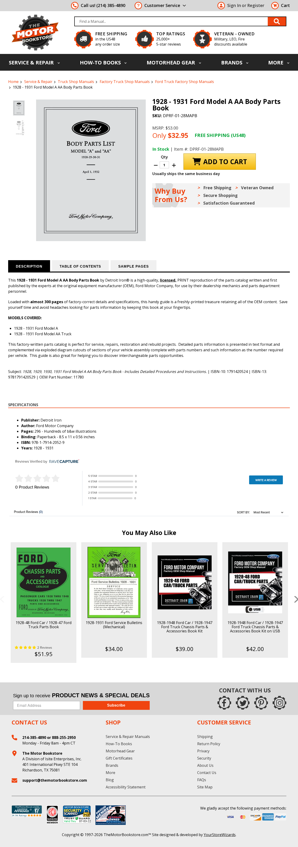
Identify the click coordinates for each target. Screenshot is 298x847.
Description (29, 266)
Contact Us (206, 772)
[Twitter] (243, 703)
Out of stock (113, 586)
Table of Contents (80, 266)
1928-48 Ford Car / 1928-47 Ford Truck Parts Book (43, 625)
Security (204, 758)
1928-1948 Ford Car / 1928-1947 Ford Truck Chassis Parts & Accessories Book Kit (184, 627)
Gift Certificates (119, 758)
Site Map (205, 787)
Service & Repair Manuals (128, 736)
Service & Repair (32, 62)
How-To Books (101, 62)
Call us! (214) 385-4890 (103, 5)
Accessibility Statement (126, 787)
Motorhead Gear (171, 62)
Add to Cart (43, 586)
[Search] (277, 21)
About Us (205, 765)
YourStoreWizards (220, 834)
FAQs (201, 779)
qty (164, 157)
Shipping (205, 736)
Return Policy (208, 743)
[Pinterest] (261, 703)
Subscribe (116, 705)
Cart (285, 5)
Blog (110, 779)
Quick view (43, 578)
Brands (232, 62)
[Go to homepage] (35, 32)
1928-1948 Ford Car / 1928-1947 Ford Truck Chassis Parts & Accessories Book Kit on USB (255, 627)
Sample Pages (133, 266)
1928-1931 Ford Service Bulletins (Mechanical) (114, 625)
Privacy (203, 751)
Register (255, 5)
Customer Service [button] (162, 5)
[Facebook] (224, 703)
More (276, 62)
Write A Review (266, 480)
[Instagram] (279, 703)
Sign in (234, 5)
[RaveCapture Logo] (63, 461)
